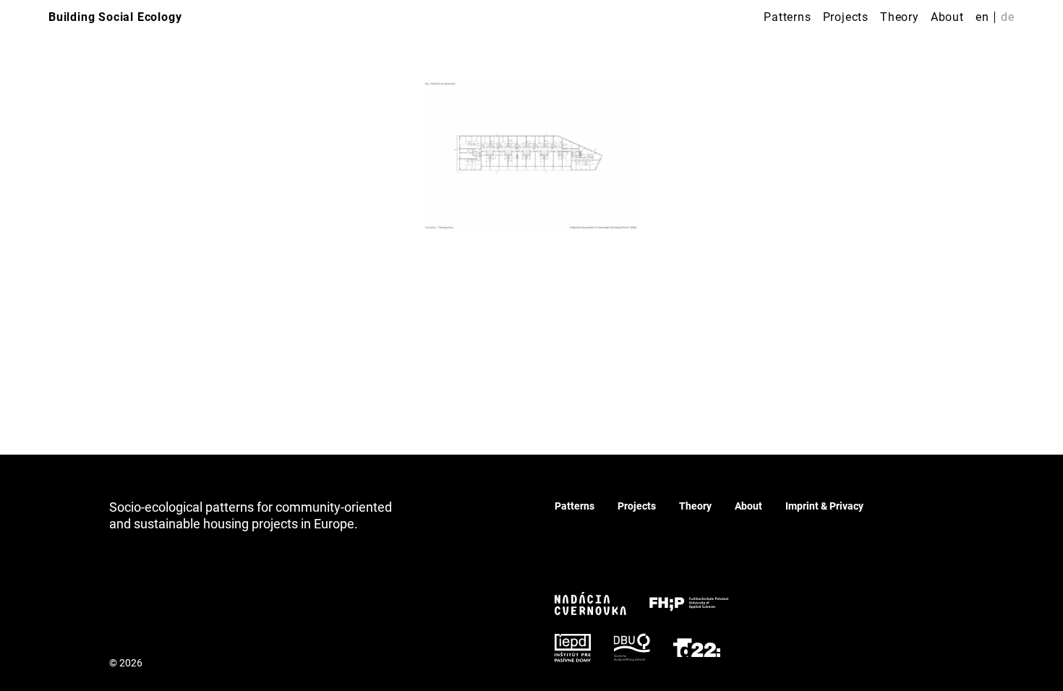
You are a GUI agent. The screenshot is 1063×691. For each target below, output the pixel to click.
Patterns (787, 17)
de (1008, 17)
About (947, 17)
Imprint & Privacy (824, 506)
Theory (899, 17)
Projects (845, 17)
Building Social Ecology (115, 17)
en (982, 17)
